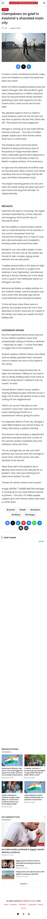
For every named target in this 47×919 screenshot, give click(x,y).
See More (23, 884)
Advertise (13, 904)
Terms (23, 908)
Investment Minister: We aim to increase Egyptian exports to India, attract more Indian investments (12, 771)
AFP (6, 28)
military (17, 514)
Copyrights (32, 904)
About (6, 904)
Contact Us (22, 904)
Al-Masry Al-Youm (28, 901)
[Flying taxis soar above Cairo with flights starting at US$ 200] (8, 875)
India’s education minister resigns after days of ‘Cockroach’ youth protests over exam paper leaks (11, 799)
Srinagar (31, 514)
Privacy (40, 904)
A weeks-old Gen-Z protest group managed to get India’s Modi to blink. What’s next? (34, 771)
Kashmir (36, 509)
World (5, 9)
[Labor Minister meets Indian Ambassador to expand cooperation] (34, 787)
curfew (11, 509)
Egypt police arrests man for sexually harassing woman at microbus (28, 863)
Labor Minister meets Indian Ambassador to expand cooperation (33, 797)
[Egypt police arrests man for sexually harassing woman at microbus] (8, 864)
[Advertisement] (23, 645)
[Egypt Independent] (23, 3)
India (23, 509)
